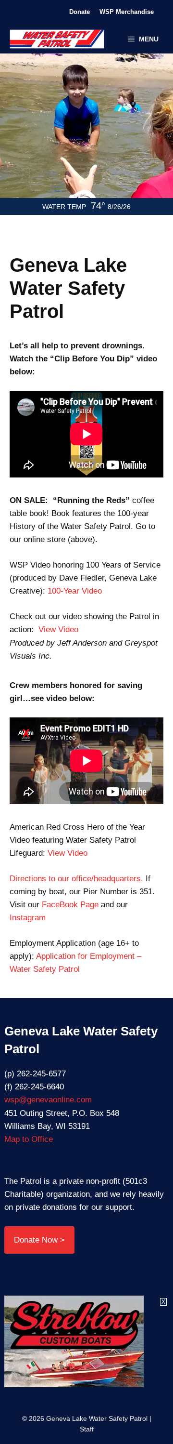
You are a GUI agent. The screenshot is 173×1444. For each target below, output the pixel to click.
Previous (59, 138)
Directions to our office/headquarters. (78, 878)
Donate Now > (39, 1240)
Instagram (28, 917)
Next (114, 138)
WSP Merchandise (126, 11)
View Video (58, 629)
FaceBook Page (70, 904)
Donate (79, 11)
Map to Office (28, 1139)
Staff (87, 1429)
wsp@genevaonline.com (48, 1099)
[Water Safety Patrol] (57, 39)
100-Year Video (75, 591)
